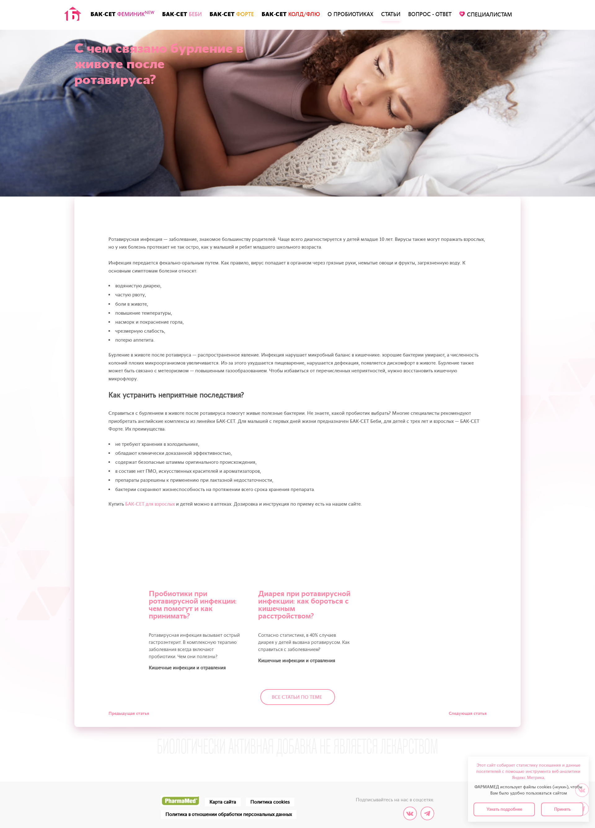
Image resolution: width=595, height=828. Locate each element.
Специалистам (489, 14)
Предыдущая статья (128, 713)
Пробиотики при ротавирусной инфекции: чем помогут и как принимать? (193, 605)
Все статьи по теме (297, 697)
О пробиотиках (350, 14)
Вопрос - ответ (430, 14)
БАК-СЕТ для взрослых (150, 504)
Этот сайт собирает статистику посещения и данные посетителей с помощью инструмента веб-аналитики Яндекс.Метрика (528, 771)
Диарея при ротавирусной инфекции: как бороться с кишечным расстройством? (304, 605)
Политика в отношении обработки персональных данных (228, 814)
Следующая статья (468, 713)
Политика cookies (270, 802)
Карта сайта (222, 802)
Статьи (390, 14)
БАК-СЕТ (122, 14)
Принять (562, 809)
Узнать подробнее (504, 809)
